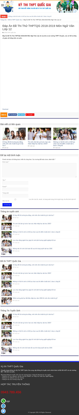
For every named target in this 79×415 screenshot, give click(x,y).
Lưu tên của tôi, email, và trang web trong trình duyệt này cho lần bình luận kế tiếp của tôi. (39, 200)
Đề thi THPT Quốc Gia (15, 20)
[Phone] (3, 401)
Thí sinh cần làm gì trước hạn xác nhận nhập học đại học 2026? (39, 143)
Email (4, 186)
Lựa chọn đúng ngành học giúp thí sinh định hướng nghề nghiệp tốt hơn (34, 240)
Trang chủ (3, 20)
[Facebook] (3, 411)
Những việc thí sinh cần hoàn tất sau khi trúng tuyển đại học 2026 (32, 248)
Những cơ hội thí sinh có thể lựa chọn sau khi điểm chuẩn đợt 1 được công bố (29, 16)
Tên (4, 180)
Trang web (5, 193)
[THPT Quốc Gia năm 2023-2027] (39, 6)
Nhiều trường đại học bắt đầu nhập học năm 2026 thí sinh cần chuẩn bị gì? (35, 298)
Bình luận (5, 162)
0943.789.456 (11, 392)
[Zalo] (3, 406)
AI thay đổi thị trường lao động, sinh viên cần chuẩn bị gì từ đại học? (12, 143)
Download (5, 109)
